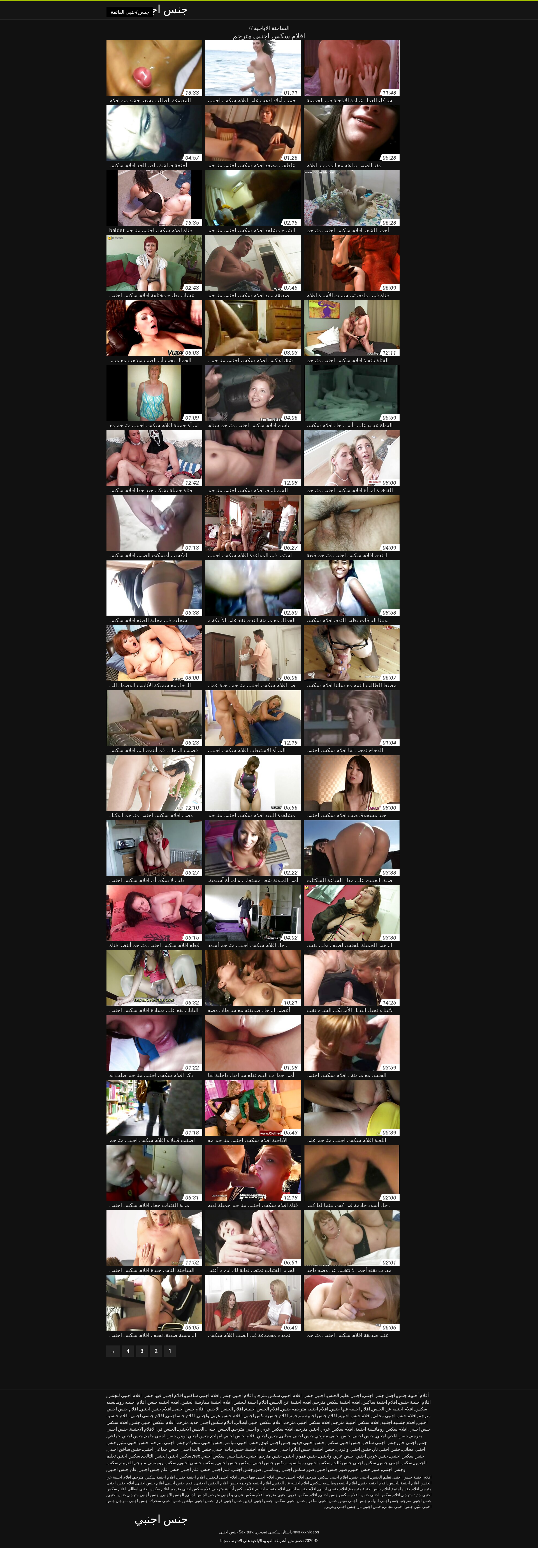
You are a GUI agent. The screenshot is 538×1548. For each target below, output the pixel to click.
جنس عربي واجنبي (336, 1456)
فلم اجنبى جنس (215, 1469)
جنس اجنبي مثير (133, 1442)
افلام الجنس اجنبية (262, 1409)
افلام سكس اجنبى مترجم (307, 1422)
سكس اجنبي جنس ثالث (354, 1462)
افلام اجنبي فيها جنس (163, 1395)
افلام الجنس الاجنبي (225, 1409)
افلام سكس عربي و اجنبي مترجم (262, 1429)
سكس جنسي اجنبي (196, 1462)
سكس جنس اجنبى (269, 1462)
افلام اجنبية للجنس (250, 1402)
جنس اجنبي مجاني (398, 1506)
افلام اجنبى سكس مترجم (278, 1395)
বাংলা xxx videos (306, 1532)
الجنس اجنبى (218, 1429)
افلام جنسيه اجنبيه (398, 1422)
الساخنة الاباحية (271, 28)
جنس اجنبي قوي (275, 1442)
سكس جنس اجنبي (233, 1462)
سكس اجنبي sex (208, 1456)
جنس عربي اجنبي (372, 1456)
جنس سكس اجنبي (407, 1456)
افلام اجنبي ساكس (202, 1395)
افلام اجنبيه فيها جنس (350, 1409)
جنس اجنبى (363, 1435)
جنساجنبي (235, 1456)
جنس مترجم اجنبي (264, 1456)
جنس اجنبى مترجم (333, 1435)
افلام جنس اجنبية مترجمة (313, 1415)
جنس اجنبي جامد (160, 1435)
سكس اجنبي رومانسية (309, 1462)
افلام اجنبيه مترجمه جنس (304, 1409)
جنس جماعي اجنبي (160, 1449)
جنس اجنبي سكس (343, 1442)
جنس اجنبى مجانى (297, 1435)
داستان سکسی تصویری (273, 1532)
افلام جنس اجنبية (354, 1415)
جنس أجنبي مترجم (143, 1495)
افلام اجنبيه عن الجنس (392, 1409)
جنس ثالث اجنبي (195, 1449)
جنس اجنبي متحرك (204, 1442)
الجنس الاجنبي (191, 1429)
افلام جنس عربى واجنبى (219, 1415)
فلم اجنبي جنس (184, 1469)
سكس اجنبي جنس (395, 1462)
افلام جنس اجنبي (155, 1409)
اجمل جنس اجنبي (379, 1395)
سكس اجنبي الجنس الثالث (166, 1456)
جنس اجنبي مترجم (167, 1442)
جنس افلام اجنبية (261, 1449)
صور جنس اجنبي (331, 1469)
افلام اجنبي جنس (237, 1395)
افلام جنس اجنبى (189, 1409)
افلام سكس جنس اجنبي (339, 1495)
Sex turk (246, 1532)
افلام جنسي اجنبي (147, 1415)
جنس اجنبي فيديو (308, 1442)
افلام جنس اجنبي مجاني (394, 1415)
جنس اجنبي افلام (262, 1435)
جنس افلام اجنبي (295, 1449)
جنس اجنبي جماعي (125, 1435)
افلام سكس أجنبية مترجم (355, 1422)
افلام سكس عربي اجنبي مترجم (324, 1429)
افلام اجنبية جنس (415, 1402)
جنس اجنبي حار (412, 1442)
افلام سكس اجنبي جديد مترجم (205, 1422)
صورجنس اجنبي (246, 1469)
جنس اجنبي (228, 1532)
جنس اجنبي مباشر (241, 1442)
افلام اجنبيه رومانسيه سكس (334, 1483)
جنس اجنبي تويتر (193, 1435)
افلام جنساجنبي (180, 1415)
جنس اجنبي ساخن (379, 1442)
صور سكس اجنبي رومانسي (288, 1469)
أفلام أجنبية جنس (413, 1395)
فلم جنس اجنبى (153, 1469)
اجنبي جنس (314, 1395)
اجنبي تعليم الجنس (344, 1395)
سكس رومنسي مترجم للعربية (148, 1462)
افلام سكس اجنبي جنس (152, 1422)
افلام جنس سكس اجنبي (266, 1415)
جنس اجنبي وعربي (353, 1449)
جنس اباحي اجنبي (392, 1435)
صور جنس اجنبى (364, 1469)
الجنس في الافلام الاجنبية (153, 1429)
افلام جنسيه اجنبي (301, 1489)
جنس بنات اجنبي (228, 1449)
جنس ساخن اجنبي (124, 1449)
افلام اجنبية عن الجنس (290, 1402)
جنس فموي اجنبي (300, 1456)
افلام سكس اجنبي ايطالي (258, 1422)
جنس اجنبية (323, 1449)
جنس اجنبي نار (386, 1449)
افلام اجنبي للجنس (124, 1395)
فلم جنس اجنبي (121, 1469)
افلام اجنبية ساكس (379, 1402)
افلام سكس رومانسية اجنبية (381, 1429)
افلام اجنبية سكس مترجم (336, 1402)
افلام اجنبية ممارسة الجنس (206, 1402)
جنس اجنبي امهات (228, 1435)
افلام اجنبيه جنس (163, 1402)
